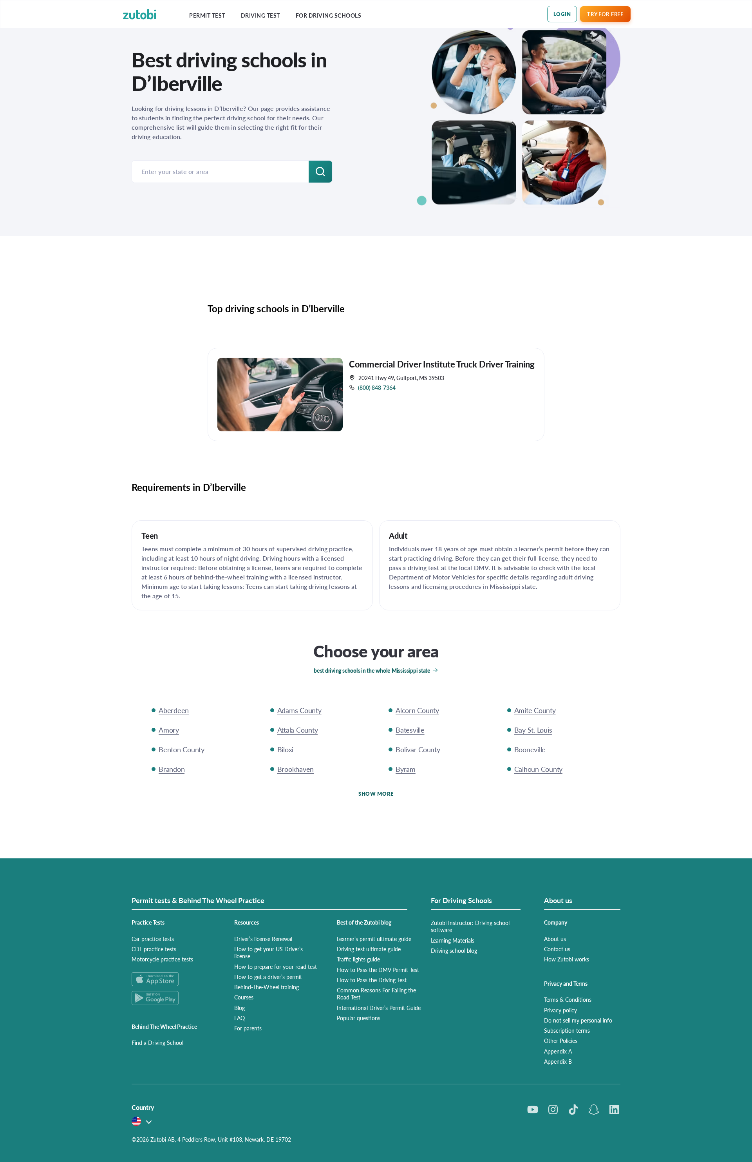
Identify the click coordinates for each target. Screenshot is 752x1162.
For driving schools (329, 15)
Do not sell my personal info (578, 1020)
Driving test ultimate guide (369, 948)
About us (555, 938)
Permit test (207, 15)
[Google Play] (173, 998)
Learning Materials (452, 940)
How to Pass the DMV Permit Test (378, 969)
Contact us (557, 948)
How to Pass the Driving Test (372, 979)
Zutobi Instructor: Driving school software (470, 926)
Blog (239, 1007)
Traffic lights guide (358, 959)
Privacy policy (560, 1010)
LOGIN (562, 14)
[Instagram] (553, 1109)
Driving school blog (454, 950)
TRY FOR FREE (605, 14)
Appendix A (558, 1051)
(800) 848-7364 (377, 387)
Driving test (260, 15)
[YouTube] (532, 1109)
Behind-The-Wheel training (266, 986)
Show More (376, 793)
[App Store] (173, 979)
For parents (248, 1028)
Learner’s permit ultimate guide (374, 938)
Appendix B (558, 1061)
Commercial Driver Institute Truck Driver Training (442, 364)
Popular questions (358, 1017)
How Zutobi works (566, 959)
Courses (243, 997)
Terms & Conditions (567, 999)
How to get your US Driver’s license (268, 952)
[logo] (139, 14)
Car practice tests (153, 938)
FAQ (239, 1017)
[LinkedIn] (614, 1109)
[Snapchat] (594, 1109)
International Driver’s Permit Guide (379, 1007)
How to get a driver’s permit (268, 976)
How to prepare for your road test (275, 966)
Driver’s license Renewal (263, 938)
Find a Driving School (157, 1042)
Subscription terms (567, 1030)
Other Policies (560, 1040)
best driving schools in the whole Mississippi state (372, 670)
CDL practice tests (154, 948)
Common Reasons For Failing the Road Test (376, 993)
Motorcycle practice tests (162, 959)
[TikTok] (573, 1109)
